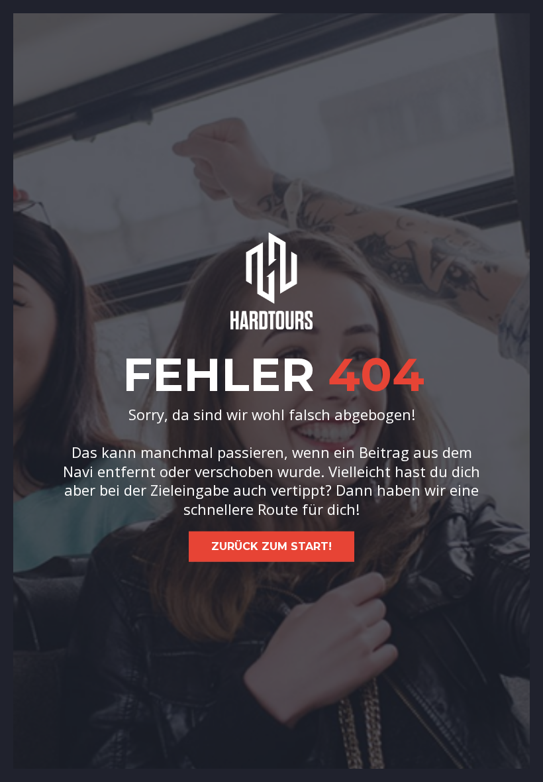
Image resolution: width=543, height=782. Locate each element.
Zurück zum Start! (271, 546)
